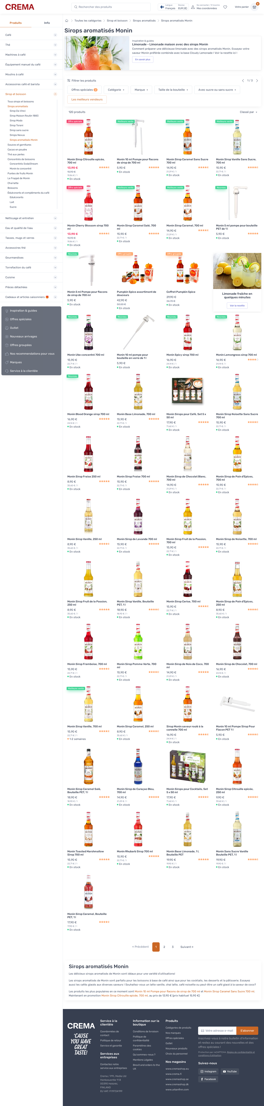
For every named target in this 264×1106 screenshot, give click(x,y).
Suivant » (186, 947)
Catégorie (115, 89)
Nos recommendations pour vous (32, 353)
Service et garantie (111, 1045)
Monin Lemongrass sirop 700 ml (236, 354)
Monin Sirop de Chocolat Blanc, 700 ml (186, 478)
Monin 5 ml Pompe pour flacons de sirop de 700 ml (87, 293)
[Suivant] (257, 81)
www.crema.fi (174, 1074)
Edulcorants (16, 197)
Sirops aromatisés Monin (24, 139)
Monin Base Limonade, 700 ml (136, 414)
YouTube (232, 1071)
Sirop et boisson (117, 20)
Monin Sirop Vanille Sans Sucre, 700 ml (236, 161)
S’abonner (247, 1030)
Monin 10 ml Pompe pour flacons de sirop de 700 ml (137, 161)
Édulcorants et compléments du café (28, 192)
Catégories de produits (178, 1027)
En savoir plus (142, 59)
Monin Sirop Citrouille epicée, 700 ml (86, 161)
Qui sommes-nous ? (144, 1054)
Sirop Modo (16, 120)
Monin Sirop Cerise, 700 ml (183, 601)
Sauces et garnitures (19, 144)
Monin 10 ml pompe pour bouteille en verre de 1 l (132, 356)
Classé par (247, 112)
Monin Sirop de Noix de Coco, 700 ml (187, 665)
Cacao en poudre (17, 149)
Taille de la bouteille (172, 89)
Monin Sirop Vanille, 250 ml (84, 539)
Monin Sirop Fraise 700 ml (133, 476)
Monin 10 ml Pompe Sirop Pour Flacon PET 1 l (235, 728)
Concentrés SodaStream (24, 163)
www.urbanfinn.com (177, 1089)
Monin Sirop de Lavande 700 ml (137, 539)
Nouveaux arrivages (23, 336)
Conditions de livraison (145, 1031)
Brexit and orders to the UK (146, 1067)
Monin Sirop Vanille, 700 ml (84, 726)
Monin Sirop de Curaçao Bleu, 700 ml (135, 790)
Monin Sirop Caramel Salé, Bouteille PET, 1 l (84, 790)
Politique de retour (110, 1040)
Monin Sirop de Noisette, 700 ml (236, 539)
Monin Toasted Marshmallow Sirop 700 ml (85, 853)
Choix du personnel (176, 1053)
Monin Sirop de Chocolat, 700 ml (236, 664)
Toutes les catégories (88, 20)
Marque (140, 89)
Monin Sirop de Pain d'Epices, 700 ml (234, 478)
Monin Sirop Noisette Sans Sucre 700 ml (237, 416)
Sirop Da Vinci (18, 110)
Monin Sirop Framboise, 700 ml (87, 664)
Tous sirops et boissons (21, 101)
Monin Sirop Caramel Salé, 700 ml (136, 227)
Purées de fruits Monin (20, 173)
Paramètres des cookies (142, 1047)
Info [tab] (47, 23)
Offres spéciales (20, 319)
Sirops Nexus (17, 135)
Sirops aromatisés (18, 106)
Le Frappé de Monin (19, 178)
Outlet (14, 328)
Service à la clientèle (24, 371)
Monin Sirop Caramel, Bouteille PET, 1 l (87, 915)
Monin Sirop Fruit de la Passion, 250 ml (87, 603)
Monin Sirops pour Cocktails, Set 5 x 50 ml (187, 790)
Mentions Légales (143, 1059)
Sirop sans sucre (19, 130)
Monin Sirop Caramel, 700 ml (184, 225)
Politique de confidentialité (141, 1038)
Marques (16, 362)
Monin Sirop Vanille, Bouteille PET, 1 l (135, 603)
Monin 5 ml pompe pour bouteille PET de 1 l (237, 227)
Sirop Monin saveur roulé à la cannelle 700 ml (184, 728)
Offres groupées (21, 345)
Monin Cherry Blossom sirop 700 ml (88, 227)
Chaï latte (13, 183)
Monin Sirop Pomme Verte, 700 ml (136, 665)
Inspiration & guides (23, 310)
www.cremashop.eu (177, 1068)
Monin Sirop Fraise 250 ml (83, 476)
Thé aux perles (16, 154)
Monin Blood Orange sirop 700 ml (88, 414)
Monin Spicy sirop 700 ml (182, 354)
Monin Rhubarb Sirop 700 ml (135, 851)
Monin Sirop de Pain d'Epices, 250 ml (234, 603)
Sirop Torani (16, 125)
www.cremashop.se (177, 1079)
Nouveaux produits (176, 1048)
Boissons (13, 188)
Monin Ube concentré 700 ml (85, 354)
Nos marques (173, 1032)
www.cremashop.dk (177, 1084)
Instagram (210, 1071)
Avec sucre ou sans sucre (216, 89)
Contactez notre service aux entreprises (113, 1066)
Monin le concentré (20, 168)
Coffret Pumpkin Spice (180, 291)
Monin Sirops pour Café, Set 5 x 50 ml (186, 416)
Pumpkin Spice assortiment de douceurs (136, 293)
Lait (12, 202)
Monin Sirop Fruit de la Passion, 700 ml (186, 540)
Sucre (13, 207)
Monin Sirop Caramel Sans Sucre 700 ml (187, 161)
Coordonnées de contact (109, 1033)
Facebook (210, 1079)
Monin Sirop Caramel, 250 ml (135, 726)
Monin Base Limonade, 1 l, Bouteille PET (182, 853)
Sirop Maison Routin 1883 (24, 115)
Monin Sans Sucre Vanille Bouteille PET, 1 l (232, 853)
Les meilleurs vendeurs (87, 99)
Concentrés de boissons (21, 159)
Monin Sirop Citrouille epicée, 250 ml (234, 790)
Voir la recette (237, 305)
